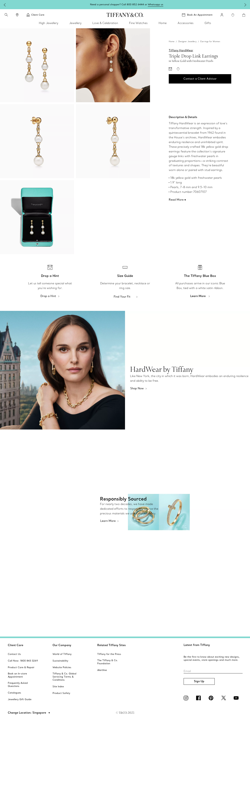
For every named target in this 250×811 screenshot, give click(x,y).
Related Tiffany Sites (111, 645)
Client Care (15, 645)
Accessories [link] (186, 23)
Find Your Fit (122, 296)
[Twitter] (224, 698)
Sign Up (199, 681)
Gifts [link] (207, 23)
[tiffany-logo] (125, 14)
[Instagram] (187, 698)
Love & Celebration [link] (105, 23)
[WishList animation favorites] (232, 15)
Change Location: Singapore (27, 712)
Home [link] (163, 23)
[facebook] (199, 698)
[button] (6, 14)
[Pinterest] (212, 698)
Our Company (62, 645)
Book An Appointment (199, 14)
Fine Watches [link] (138, 23)
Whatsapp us (155, 4)
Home (171, 41)
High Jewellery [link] (48, 23)
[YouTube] (237, 698)
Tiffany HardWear (181, 50)
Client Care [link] (37, 14)
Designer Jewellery (187, 41)
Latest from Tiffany (197, 645)
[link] (17, 14)
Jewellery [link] (75, 23)
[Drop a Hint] (170, 68)
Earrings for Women (210, 41)
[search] (6, 14)
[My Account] (221, 14)
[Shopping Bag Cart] (243, 15)
